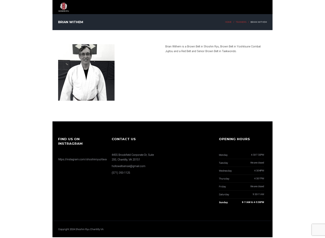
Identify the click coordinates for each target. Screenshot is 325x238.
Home (228, 22)
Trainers (241, 22)
